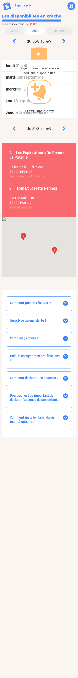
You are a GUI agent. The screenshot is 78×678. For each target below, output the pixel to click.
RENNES (26, 172)
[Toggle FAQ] (65, 303)
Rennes (25, 203)
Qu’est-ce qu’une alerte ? (28, 320)
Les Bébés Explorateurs (26, 176)
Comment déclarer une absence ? (34, 378)
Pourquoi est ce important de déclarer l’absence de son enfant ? (35, 398)
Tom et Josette (20, 207)
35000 (14, 172)
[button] (54, 250)
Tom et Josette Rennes (36, 188)
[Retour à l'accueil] (7, 6)
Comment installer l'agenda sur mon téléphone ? (32, 420)
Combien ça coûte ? (24, 338)
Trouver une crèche (13, 24)
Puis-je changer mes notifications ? (35, 358)
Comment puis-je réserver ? (30, 303)
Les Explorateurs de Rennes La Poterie (37, 155)
